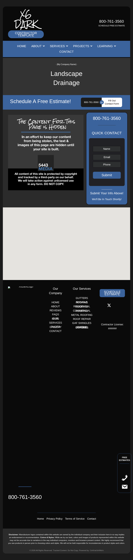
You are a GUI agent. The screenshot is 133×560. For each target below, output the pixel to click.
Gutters (82, 298)
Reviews (55, 310)
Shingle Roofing (82, 302)
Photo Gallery (55, 326)
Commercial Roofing (82, 310)
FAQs (55, 314)
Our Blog (55, 318)
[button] (26, 34)
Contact (55, 331)
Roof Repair (82, 319)
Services (55, 322)
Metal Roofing (81, 315)
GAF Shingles (81, 323)
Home (55, 302)
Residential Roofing (81, 306)
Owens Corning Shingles (81, 327)
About (55, 306)
